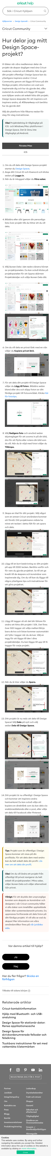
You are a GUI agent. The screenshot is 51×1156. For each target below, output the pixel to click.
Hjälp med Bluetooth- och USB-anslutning (22, 1015)
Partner (7, 1088)
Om (5, 1101)
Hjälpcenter (7, 21)
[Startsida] (25, 4)
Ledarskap (31, 1088)
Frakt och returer (33, 1097)
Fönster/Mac (25, 145)
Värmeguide (31, 1133)
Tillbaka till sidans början (14, 990)
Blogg (6, 1114)
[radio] (15, 957)
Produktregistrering (13, 1126)
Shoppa (29, 1101)
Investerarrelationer (13, 1122)
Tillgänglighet (32, 1116)
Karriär (7, 1118)
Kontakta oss (10, 1105)
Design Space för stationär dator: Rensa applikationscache (23, 1024)
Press (6, 1109)
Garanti (29, 1105)
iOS (25, 152)
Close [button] (25, 1152)
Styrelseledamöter (34, 1092)
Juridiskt (8, 1092)
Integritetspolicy (11, 1097)
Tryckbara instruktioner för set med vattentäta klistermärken (24, 1045)
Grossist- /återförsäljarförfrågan (36, 1128)
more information (29, 1148)
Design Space (22, 168)
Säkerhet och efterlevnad (32, 1110)
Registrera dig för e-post (25, 1077)
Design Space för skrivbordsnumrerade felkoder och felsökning (24, 1035)
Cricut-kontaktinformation (19, 1008)
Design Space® (21, 21)
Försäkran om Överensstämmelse (34, 1121)
